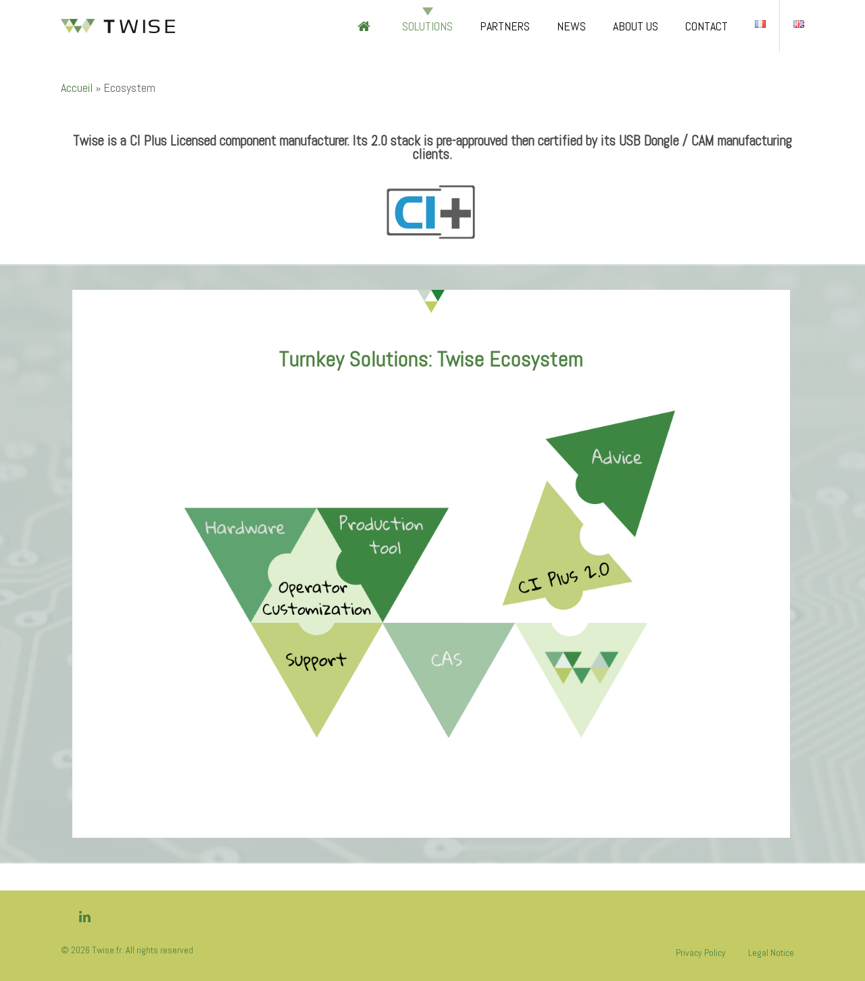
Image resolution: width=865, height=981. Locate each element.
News (571, 26)
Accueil (77, 87)
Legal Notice (771, 953)
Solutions (427, 26)
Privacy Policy (701, 953)
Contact (706, 26)
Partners (505, 26)
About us (635, 26)
